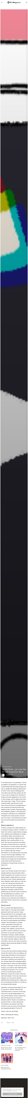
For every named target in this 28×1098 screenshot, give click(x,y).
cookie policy (14, 1091)
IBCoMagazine (10, 774)
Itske (13, 1022)
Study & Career (18, 1045)
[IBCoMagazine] (14, 2)
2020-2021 (8, 1022)
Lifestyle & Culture (6, 766)
